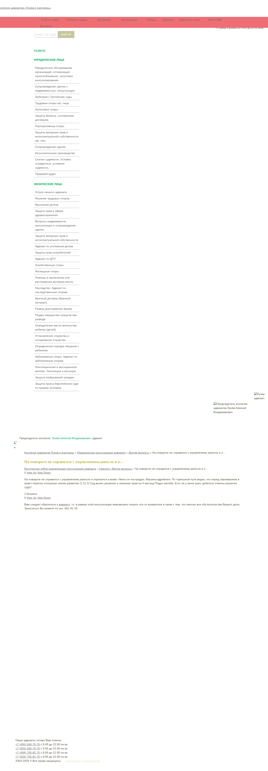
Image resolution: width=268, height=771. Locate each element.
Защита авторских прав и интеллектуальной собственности (56, 238)
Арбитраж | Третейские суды (53, 96)
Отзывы (151, 19)
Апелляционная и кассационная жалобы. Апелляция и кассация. (56, 369)
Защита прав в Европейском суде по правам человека (56, 385)
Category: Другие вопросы (115, 468)
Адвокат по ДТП (45, 258)
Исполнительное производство (55, 153)
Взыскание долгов (46, 204)
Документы (103, 19)
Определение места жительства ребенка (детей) (56, 327)
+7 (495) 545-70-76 (27, 744)
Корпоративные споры (49, 126)
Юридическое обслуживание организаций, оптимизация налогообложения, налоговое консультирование (54, 74)
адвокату (64, 504)
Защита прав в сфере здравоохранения (49, 213)
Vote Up (31, 472)
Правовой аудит (45, 173)
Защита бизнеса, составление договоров (54, 117)
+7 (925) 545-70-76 (27, 748)
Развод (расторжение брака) (53, 308)
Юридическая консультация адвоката (101, 452)
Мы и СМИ (215, 19)
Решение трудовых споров (52, 198)
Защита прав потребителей (53, 252)
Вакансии (168, 19)
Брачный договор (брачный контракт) (52, 300)
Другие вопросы (139, 452)
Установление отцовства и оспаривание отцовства (52, 337)
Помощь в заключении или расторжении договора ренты (54, 279)
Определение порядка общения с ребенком (57, 348)
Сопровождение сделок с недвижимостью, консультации (55, 88)
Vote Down (44, 472)
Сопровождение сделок (50, 146)
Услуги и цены (49, 19)
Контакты (45, 26)
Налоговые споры (46, 109)
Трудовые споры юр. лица (52, 103)
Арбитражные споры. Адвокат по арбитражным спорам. (56, 358)
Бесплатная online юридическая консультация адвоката (60, 468)
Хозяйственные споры (49, 265)
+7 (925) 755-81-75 (27, 756)
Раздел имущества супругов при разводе (56, 317)
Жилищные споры (47, 271)
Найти (66, 34)
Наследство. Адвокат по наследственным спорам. (51, 290)
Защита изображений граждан (54, 377)
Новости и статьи (189, 19)
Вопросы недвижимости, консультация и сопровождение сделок (55, 225)
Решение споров (77, 19)
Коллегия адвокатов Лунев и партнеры (49, 452)
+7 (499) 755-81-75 (227, 27)
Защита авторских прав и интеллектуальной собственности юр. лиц (56, 136)
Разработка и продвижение (82, 760)
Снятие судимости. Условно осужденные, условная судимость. (53, 163)
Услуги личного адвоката (51, 192)
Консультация (129, 19)
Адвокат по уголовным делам (54, 246)
